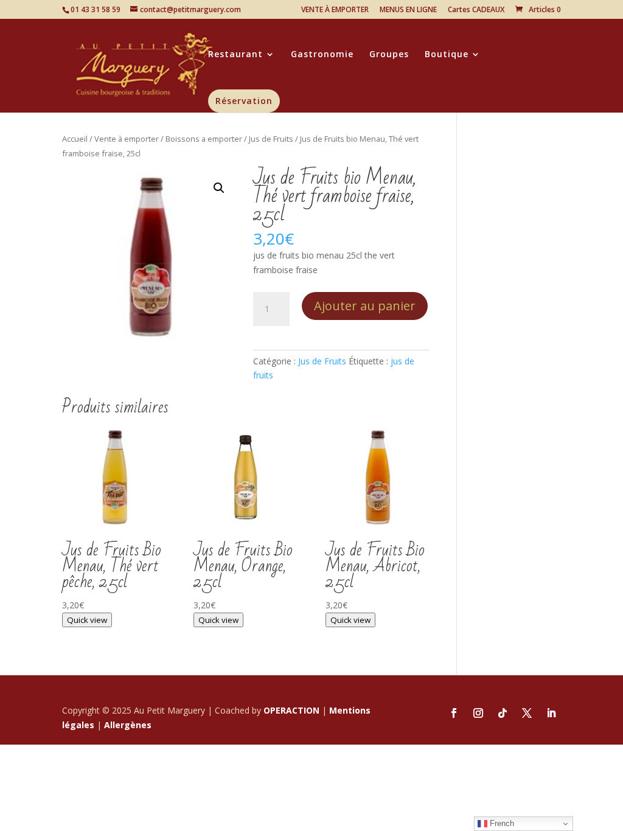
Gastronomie (322, 55)
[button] (219, 188)
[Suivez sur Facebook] (454, 713)
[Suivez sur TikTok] (502, 713)
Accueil (75, 138)
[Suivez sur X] (527, 713)
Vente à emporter (126, 138)
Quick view (87, 619)
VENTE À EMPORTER (335, 10)
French (500, 823)
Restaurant (235, 55)
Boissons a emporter (203, 138)
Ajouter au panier (365, 305)
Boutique (446, 55)
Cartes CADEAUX (476, 10)
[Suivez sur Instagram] (478, 713)
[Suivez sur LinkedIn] (551, 713)
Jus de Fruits (271, 138)
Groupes (389, 55)
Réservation (244, 100)
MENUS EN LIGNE (408, 10)
